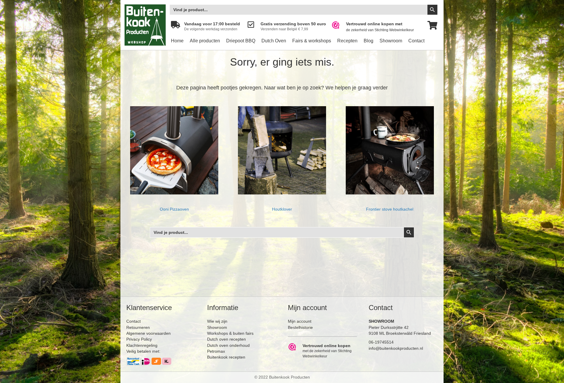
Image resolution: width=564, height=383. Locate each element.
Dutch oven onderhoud (228, 345)
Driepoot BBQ (240, 40)
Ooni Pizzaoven (174, 209)
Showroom (391, 40)
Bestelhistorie (300, 327)
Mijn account (299, 321)
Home (177, 40)
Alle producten (205, 40)
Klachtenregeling (141, 345)
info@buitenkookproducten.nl (396, 348)
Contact (416, 40)
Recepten (347, 40)
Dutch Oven (273, 40)
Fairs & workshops (311, 40)
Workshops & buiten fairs (230, 333)
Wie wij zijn (217, 321)
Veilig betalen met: (143, 351)
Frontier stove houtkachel (389, 209)
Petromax (216, 351)
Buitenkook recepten (226, 357)
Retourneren (138, 327)
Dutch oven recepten (226, 339)
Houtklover (282, 209)
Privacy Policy (139, 339)
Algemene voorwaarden (148, 333)
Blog (368, 40)
